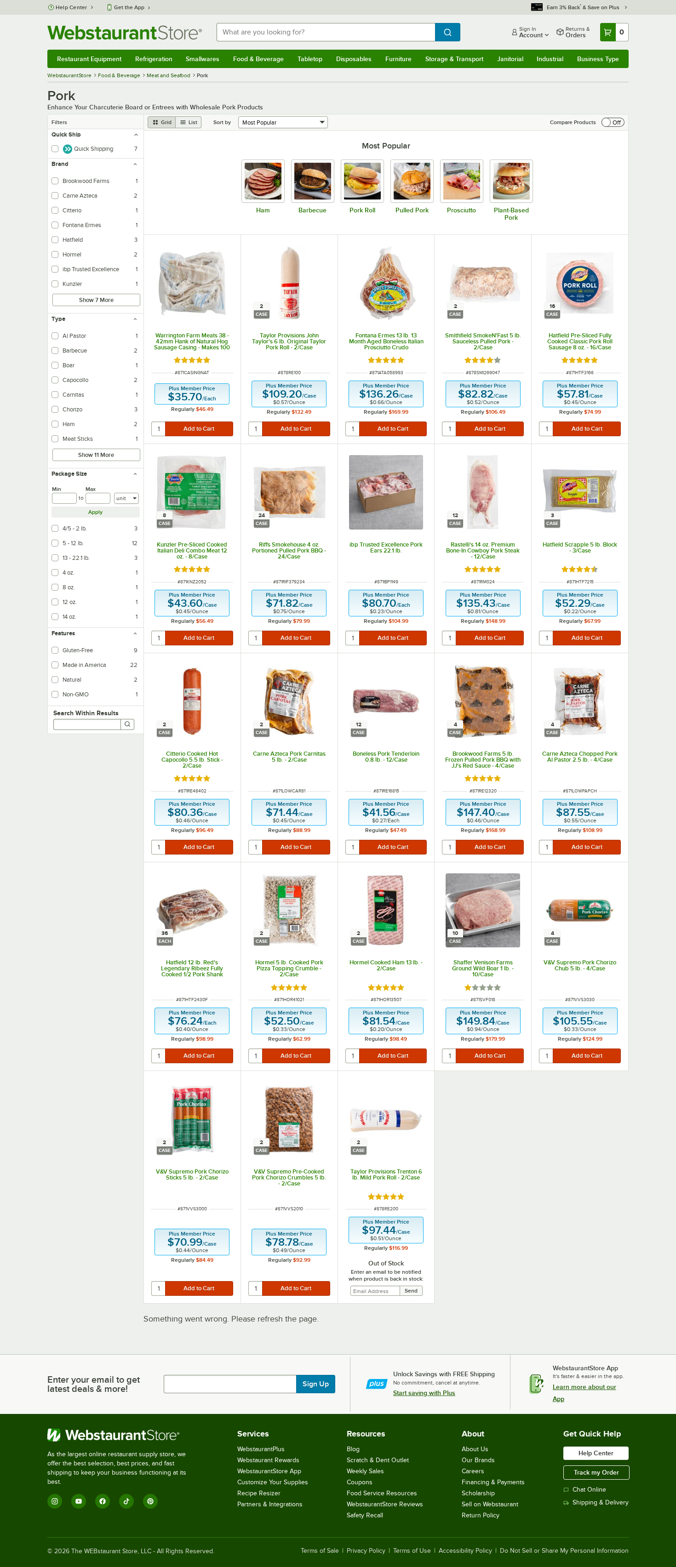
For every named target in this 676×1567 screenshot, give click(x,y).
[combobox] (326, 32)
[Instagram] (54, 1501)
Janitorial (510, 59)
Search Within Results (86, 713)
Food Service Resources (382, 1493)
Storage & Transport (454, 59)
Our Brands (478, 1460)
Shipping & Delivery (601, 1502)
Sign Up (316, 1384)
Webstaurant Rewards (268, 1460)
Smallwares (202, 59)
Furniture (398, 59)
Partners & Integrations (270, 1504)
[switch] (613, 122)
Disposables (354, 59)
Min (56, 489)
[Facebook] (102, 1501)
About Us (475, 1449)
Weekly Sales (365, 1471)
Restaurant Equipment (89, 59)
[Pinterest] (150, 1501)
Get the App (129, 7)
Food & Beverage (258, 59)
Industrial (550, 59)
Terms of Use (412, 1551)
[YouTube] (78, 1501)
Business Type (598, 59)
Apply (95, 512)
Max (91, 489)
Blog (353, 1449)
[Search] (127, 724)
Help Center (71, 7)
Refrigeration (153, 59)
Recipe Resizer (259, 1493)
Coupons (359, 1482)
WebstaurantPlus (261, 1449)
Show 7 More (96, 299)
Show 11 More (96, 454)
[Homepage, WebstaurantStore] (124, 32)
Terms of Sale (320, 1551)
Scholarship (478, 1493)
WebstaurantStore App (269, 1471)
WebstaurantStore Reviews (385, 1504)
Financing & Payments (493, 1482)
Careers (473, 1471)
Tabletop (310, 59)
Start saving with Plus (424, 1392)
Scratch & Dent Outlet (378, 1460)
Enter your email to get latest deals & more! (93, 1384)
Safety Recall (365, 1515)
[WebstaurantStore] (123, 1435)
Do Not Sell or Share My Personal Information (564, 1551)
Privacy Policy (366, 1551)
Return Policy (480, 1515)
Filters (59, 122)
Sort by (222, 122)
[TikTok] (126, 1501)
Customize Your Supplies (272, 1482)
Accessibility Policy (465, 1551)
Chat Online (589, 1489)
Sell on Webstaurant (490, 1504)
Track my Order (596, 1472)
